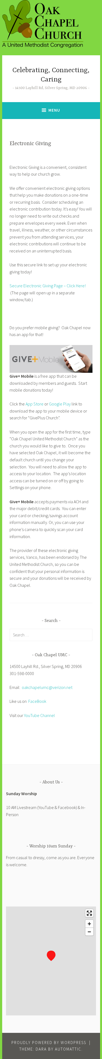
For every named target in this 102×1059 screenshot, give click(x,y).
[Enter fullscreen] (89, 913)
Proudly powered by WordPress (48, 1042)
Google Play (60, 404)
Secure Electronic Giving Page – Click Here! (48, 285)
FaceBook (37, 701)
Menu (54, 110)
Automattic (68, 1049)
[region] (51, 961)
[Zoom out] (89, 932)
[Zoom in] (89, 924)
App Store (35, 404)
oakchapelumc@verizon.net (47, 687)
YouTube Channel (39, 715)
